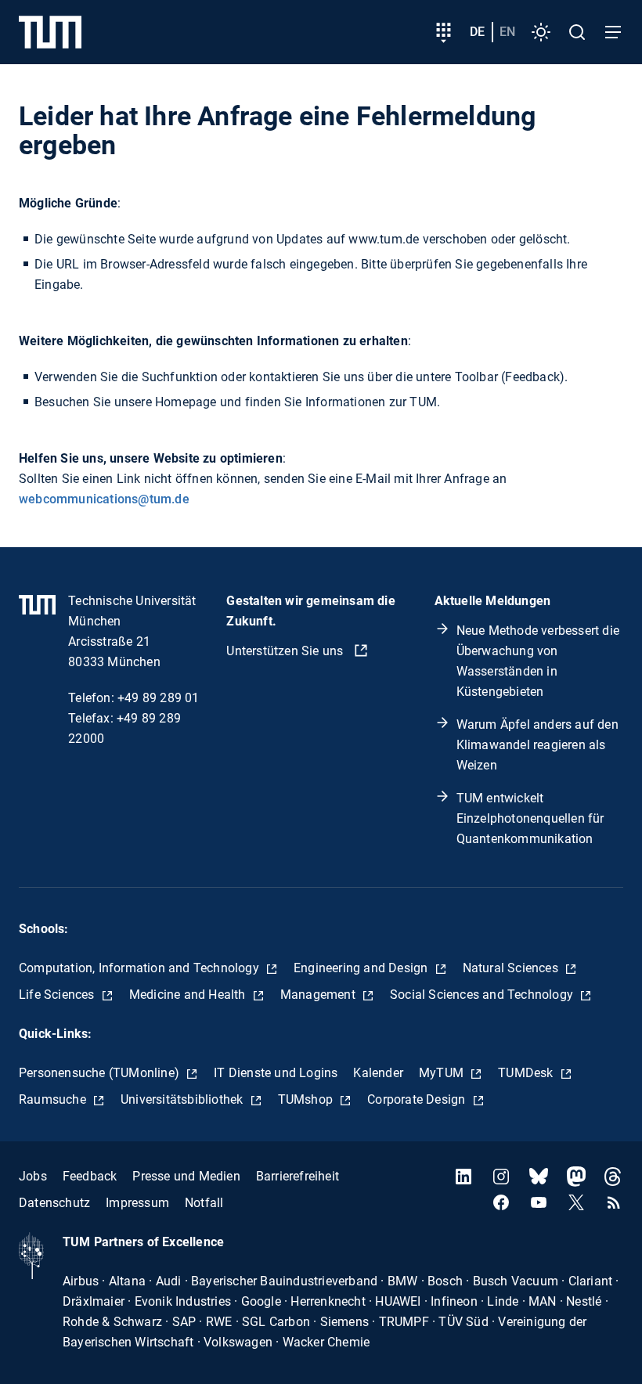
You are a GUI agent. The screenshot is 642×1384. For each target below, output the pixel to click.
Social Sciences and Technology (483, 994)
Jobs (33, 1176)
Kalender (378, 1072)
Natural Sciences (512, 968)
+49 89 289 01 (158, 697)
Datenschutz (54, 1202)
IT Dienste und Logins (275, 1072)
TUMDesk (527, 1072)
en (507, 31)
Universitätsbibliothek (184, 1099)
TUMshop (307, 1099)
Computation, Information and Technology (140, 968)
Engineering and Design (362, 968)
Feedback (90, 1176)
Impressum (137, 1202)
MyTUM (443, 1072)
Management (319, 994)
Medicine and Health (189, 994)
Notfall (204, 1202)
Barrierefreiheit (297, 1176)
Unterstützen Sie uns (286, 650)
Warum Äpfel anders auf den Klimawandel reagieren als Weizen (537, 745)
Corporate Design (417, 1099)
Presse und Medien (186, 1176)
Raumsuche (54, 1099)
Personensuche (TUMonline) (100, 1072)
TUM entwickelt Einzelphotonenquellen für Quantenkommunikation (530, 818)
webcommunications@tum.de (104, 499)
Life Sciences (58, 994)
